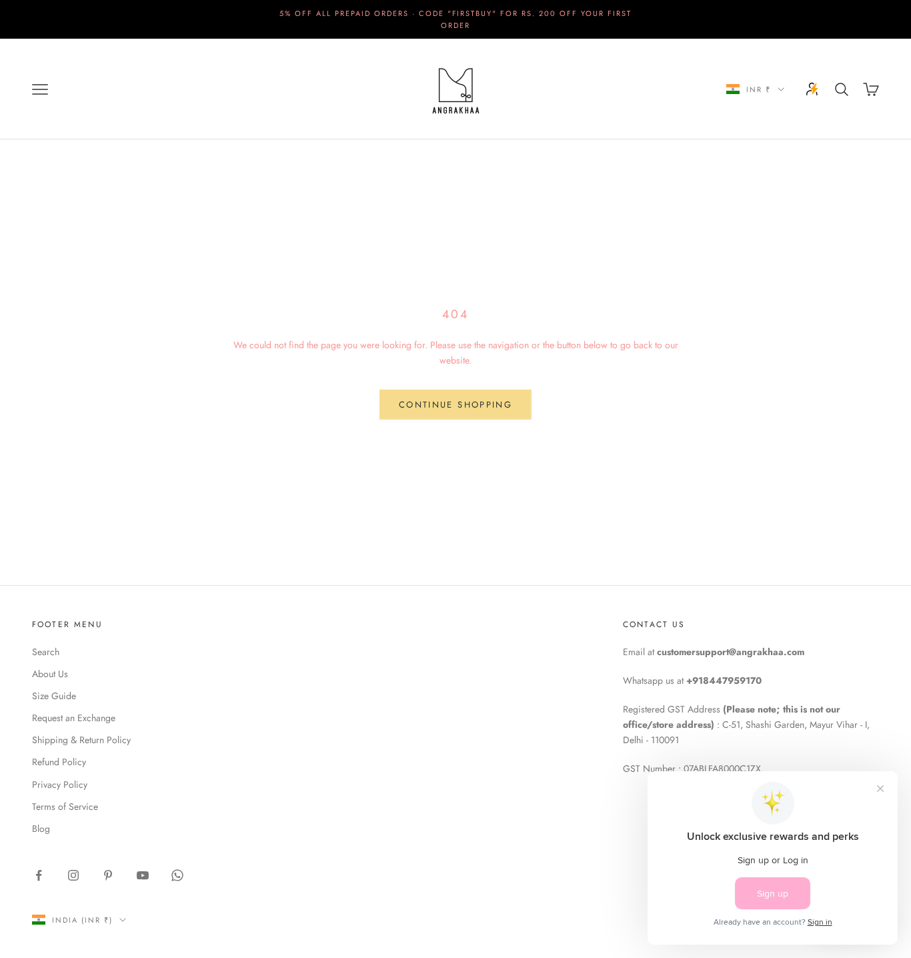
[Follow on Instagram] (73, 875)
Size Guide (54, 695)
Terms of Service (65, 806)
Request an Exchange (73, 718)
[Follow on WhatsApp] (177, 875)
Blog (41, 828)
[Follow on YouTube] (142, 875)
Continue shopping (455, 404)
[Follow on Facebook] (38, 875)
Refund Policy (59, 762)
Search (45, 651)
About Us (50, 673)
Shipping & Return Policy (81, 740)
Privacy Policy (59, 784)
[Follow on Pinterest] (108, 875)
